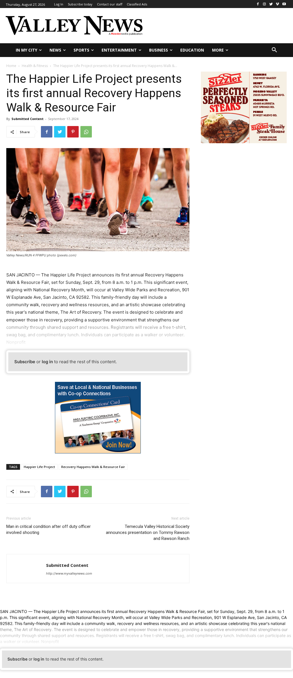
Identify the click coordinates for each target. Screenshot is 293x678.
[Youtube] (284, 4)
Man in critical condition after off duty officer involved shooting (48, 529)
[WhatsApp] (86, 131)
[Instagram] (264, 4)
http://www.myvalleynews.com (69, 573)
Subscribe (24, 361)
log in (47, 361)
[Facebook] (258, 4)
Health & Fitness (35, 65)
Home (11, 65)
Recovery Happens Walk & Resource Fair (93, 467)
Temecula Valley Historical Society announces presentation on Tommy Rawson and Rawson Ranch (147, 532)
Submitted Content (27, 119)
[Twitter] (271, 4)
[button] (274, 50)
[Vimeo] (277, 4)
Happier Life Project (39, 467)
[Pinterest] (73, 131)
